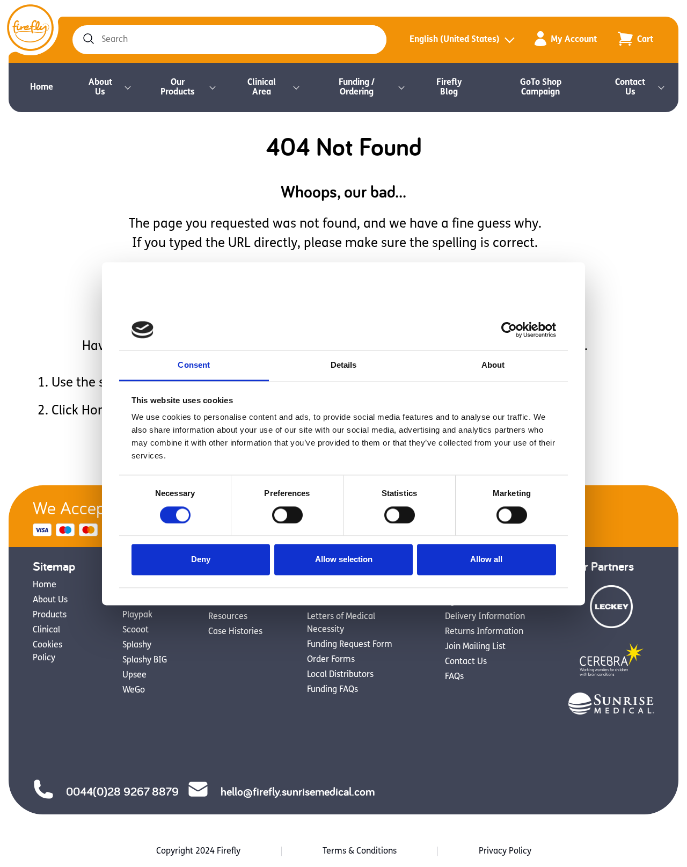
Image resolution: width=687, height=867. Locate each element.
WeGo (133, 690)
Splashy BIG (144, 660)
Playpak (137, 615)
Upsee (134, 675)
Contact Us (630, 87)
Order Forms (331, 659)
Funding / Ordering (357, 87)
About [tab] (493, 365)
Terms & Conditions (360, 851)
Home (41, 87)
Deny (200, 559)
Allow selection (343, 559)
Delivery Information (485, 617)
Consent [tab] (194, 365)
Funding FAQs (332, 690)
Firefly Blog (449, 87)
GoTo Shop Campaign (540, 87)
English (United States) (455, 39)
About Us (100, 87)
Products (50, 615)
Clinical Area (261, 87)
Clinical (46, 630)
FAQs (454, 677)
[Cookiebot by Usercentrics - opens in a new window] (509, 330)
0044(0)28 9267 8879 (122, 791)
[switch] (287, 514)
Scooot (135, 630)
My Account (574, 39)
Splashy (136, 645)
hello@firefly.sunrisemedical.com (298, 791)
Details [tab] (344, 365)
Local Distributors (340, 675)
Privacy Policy (505, 851)
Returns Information (484, 632)
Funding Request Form (349, 644)
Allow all (486, 559)
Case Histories (235, 632)
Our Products (177, 87)
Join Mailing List (475, 647)
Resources (227, 617)
